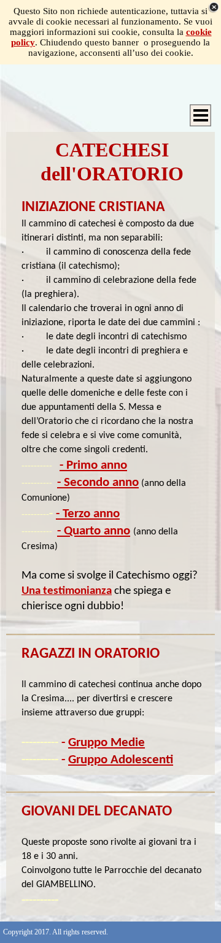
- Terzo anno (88, 513)
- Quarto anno (93, 531)
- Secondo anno (98, 482)
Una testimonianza (66, 591)
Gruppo (106, 742)
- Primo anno (93, 465)
